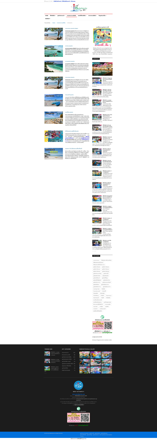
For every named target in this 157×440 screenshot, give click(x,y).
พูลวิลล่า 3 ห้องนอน (105, 267)
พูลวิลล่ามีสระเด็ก (105, 275)
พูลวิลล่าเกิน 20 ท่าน (96, 282)
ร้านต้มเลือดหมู (96, 295)
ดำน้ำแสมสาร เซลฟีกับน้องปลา (72, 131)
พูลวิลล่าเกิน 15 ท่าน (106, 280)
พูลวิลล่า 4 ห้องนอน (96, 269)
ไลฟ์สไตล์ (47, 18)
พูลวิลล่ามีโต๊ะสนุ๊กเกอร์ (97, 280)
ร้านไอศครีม (108, 297)
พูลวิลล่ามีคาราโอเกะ (96, 275)
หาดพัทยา (101, 306)
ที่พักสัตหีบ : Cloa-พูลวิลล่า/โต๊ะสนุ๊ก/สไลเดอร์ (107, 161)
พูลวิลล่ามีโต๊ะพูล (105, 278)
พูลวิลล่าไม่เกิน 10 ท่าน (105, 284)
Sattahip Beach (50, 47)
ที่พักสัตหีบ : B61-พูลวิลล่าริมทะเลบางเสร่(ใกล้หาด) (107, 196)
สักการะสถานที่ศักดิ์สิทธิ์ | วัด (98, 304)
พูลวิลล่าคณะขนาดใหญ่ (97, 273)
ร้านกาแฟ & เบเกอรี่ (96, 291)
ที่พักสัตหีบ (52, 15)
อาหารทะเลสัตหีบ (92, 15)
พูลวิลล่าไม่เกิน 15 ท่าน (97, 286)
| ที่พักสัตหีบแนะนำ (66, 1)
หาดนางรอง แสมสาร (69, 77)
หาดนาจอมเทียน (108, 304)
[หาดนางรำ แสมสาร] (53, 100)
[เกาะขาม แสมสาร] (53, 51)
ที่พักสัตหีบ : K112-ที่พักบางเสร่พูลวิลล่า (107, 241)
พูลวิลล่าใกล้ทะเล (96, 284)
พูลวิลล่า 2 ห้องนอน (96, 267)
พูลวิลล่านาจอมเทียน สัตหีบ (96, 89)
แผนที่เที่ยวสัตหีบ (82, 15)
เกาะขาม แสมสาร (69, 46)
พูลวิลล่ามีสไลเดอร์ (96, 278)
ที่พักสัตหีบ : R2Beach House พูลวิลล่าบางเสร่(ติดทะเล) (107, 184)
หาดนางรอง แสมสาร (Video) (71, 28)
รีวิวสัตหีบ (103, 289)
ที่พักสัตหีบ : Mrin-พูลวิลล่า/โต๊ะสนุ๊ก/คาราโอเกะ (107, 125)
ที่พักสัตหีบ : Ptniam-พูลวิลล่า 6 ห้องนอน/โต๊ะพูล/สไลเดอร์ (107, 79)
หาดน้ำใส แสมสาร (69, 112)
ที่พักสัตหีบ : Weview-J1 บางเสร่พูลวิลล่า (107, 171)
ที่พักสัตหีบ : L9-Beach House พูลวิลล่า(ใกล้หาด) (107, 229)
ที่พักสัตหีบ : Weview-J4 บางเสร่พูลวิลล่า (107, 219)
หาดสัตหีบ (107, 306)
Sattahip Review (50, 132)
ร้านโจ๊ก (102, 297)
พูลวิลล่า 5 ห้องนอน (105, 269)
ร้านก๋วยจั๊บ (104, 291)
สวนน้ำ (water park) (107, 302)
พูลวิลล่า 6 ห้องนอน (96, 271)
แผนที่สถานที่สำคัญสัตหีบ (97, 311)
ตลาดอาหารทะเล (96, 260)
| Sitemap (73, 1)
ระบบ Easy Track (96, 289)
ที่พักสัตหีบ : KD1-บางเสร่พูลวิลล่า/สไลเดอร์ (107, 115)
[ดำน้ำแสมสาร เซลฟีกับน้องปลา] (53, 136)
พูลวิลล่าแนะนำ (61, 15)
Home (46, 15)
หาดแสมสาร (95, 308)
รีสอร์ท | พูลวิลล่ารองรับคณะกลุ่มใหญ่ (105, 434)
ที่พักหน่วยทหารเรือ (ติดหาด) (98, 262)
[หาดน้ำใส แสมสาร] (53, 118)
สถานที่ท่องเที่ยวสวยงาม (97, 302)
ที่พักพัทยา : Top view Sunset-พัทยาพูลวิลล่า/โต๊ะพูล (102, 71)
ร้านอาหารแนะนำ (96, 297)
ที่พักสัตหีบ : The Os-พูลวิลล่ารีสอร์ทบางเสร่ (107, 137)
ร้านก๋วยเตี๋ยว (95, 293)
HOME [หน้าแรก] (57, 1)
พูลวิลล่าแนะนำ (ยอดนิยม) (84, 433)
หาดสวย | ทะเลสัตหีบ (71, 15)
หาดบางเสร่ (95, 306)
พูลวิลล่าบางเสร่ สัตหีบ (95, 100)
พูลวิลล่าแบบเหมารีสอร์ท (106, 282)
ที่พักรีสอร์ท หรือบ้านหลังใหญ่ (106, 260)
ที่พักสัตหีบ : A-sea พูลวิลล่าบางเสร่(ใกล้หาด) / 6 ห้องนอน (107, 101)
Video (47, 29)
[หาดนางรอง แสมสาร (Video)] (53, 34)
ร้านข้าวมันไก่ (102, 293)
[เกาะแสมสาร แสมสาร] (53, 66)
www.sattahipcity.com (78, 394)
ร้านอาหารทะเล (108, 295)
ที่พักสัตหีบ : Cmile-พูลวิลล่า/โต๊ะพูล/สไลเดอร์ (107, 90)
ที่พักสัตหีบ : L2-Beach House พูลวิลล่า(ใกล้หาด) (107, 207)
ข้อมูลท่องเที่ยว (102, 15)
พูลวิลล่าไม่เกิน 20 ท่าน (107, 286)
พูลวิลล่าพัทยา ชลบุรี (98, 64)
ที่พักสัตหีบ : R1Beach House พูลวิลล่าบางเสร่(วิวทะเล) (107, 150)
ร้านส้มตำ (102, 295)
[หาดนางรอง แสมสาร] (53, 83)
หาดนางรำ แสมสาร (69, 95)
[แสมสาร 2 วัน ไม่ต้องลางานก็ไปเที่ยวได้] (53, 153)
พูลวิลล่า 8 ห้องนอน (105, 271)
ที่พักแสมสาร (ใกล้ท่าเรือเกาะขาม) (99, 264)
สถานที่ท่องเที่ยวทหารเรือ (97, 300)
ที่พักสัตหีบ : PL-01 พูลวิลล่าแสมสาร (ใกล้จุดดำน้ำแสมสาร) (55, 361)
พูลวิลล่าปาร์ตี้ (106, 273)
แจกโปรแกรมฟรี (102, 308)
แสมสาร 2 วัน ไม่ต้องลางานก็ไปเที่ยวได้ (73, 148)
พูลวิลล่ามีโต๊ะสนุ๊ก (83, 434)
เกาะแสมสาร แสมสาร (70, 61)
